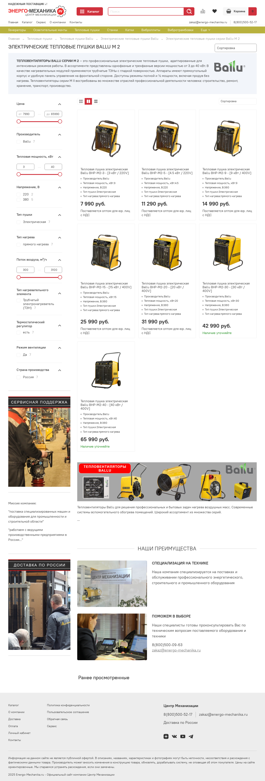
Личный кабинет (19, 733)
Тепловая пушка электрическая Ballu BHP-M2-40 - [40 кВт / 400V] (104, 404)
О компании (58, 22)
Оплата (13, 726)
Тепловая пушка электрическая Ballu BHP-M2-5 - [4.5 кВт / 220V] (167, 171)
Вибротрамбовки (180, 30)
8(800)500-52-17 (245, 22)
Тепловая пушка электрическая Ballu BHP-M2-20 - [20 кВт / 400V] (165, 287)
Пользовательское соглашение (68, 712)
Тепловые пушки (87, 30)
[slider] (19, 121)
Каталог (93, 11)
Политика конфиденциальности (68, 705)
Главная (13, 22)
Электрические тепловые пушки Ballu (129, 38)
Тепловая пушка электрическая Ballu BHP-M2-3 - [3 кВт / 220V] (105, 171)
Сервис (41, 22)
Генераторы (17, 30)
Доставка (14, 719)
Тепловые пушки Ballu (76, 38)
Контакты (76, 22)
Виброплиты (150, 30)
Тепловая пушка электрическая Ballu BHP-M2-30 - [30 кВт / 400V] (226, 287)
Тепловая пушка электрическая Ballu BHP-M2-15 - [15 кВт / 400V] (106, 285)
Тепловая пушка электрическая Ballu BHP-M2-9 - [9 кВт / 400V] (226, 171)
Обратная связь (57, 719)
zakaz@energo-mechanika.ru (208, 22)
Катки (129, 30)
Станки (112, 30)
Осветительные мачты (50, 30)
